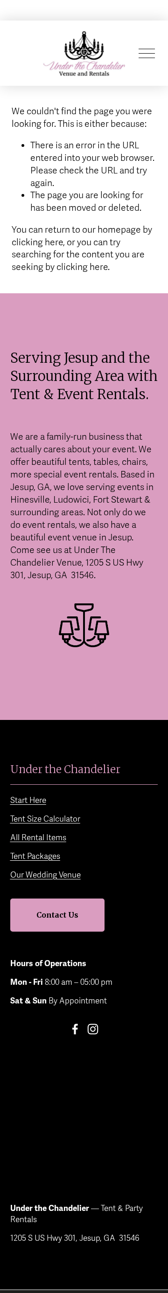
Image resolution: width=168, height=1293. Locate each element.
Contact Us (57, 915)
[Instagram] (92, 1029)
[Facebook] (75, 1029)
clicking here (37, 242)
